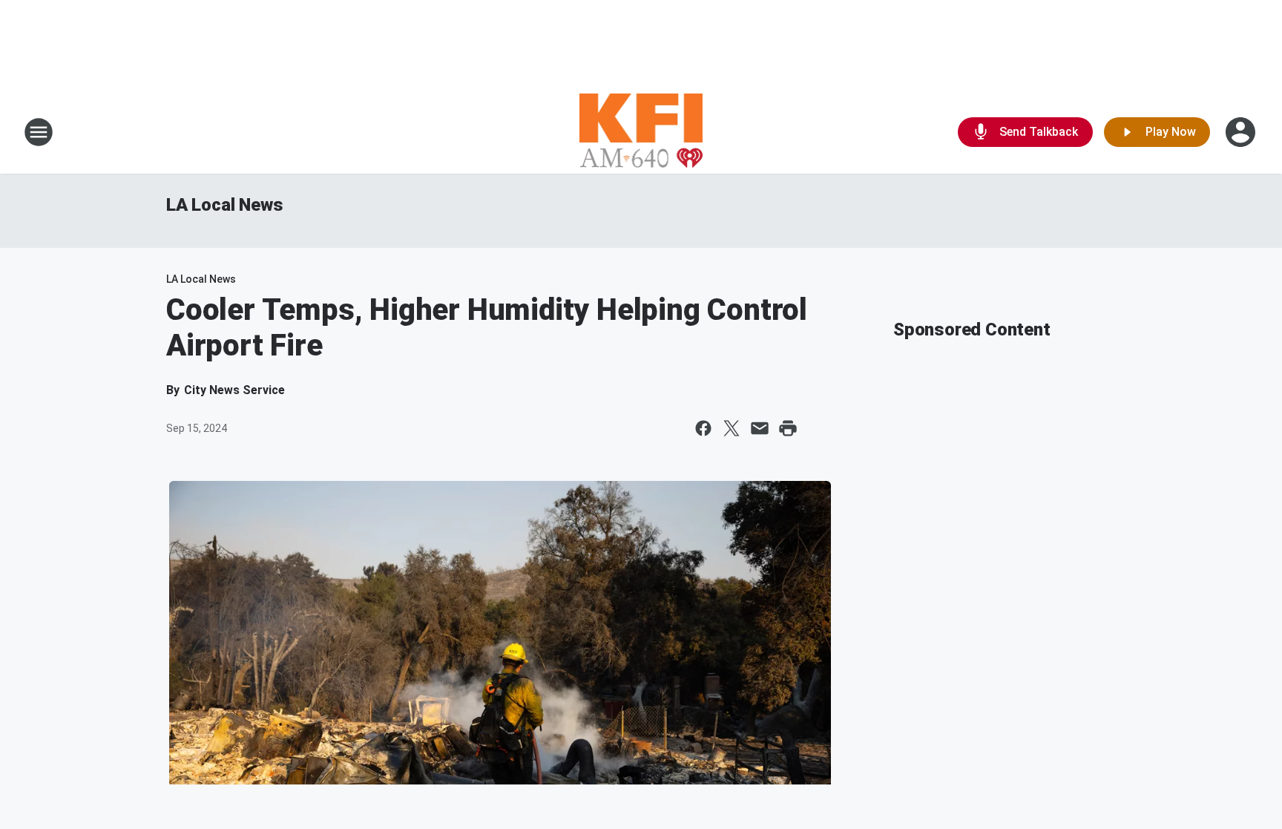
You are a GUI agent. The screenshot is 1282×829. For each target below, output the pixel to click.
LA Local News (224, 204)
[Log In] (1242, 132)
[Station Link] (641, 132)
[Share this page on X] (731, 428)
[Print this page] (788, 428)
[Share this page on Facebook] (703, 428)
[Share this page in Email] (759, 428)
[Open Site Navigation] (38, 132)
